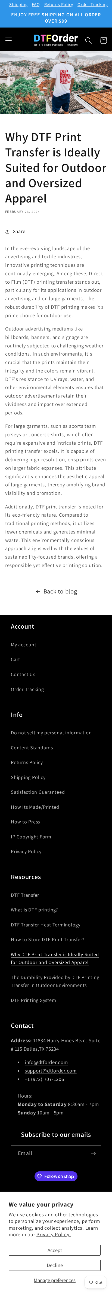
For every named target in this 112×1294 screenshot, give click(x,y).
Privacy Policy (26, 851)
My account (23, 644)
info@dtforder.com (46, 1062)
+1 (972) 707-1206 (44, 1079)
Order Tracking (92, 4)
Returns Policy (58, 4)
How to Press (25, 822)
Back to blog (60, 591)
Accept (55, 1250)
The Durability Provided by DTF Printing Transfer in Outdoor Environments (55, 981)
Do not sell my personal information (51, 732)
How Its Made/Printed (35, 807)
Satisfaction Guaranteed (38, 792)
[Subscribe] (93, 1153)
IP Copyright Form (31, 837)
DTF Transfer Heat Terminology (45, 925)
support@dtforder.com (51, 1070)
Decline (55, 1265)
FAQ (36, 4)
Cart (15, 659)
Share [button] (19, 231)
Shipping (18, 4)
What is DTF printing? (34, 910)
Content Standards (32, 747)
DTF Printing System (33, 1000)
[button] (8, 40)
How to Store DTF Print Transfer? (48, 939)
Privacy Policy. (53, 1234)
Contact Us (23, 674)
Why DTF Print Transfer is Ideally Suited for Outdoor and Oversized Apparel (55, 958)
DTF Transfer (25, 895)
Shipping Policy (28, 777)
